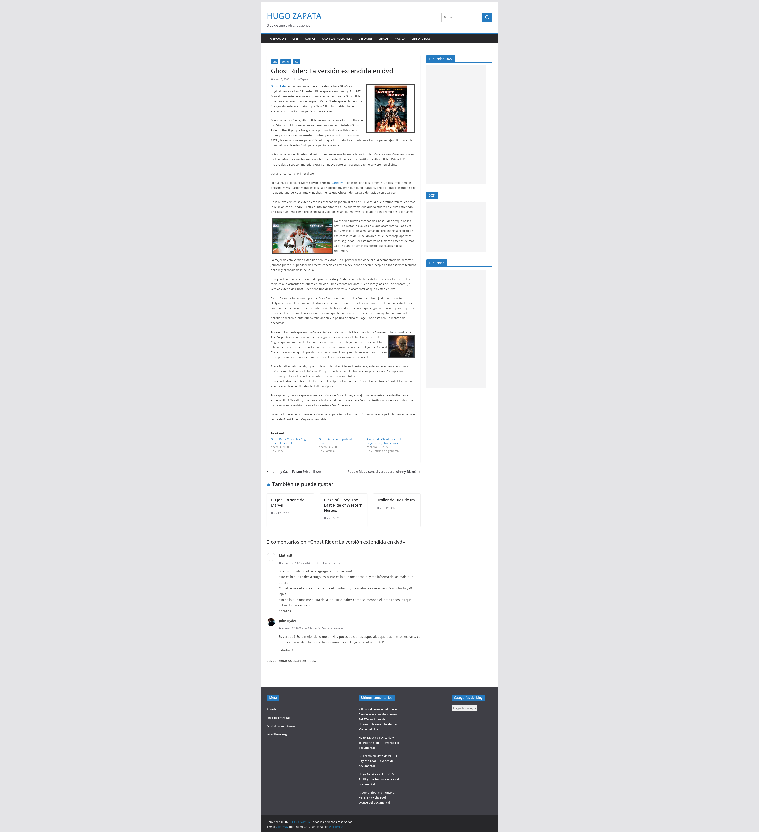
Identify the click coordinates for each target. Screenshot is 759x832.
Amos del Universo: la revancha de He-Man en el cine (378, 724)
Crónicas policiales (337, 38)
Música (400, 38)
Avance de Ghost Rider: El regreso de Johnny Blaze (384, 441)
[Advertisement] (456, 124)
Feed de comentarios (281, 726)
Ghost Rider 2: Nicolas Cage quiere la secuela (289, 441)
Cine (295, 38)
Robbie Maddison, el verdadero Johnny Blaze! (381, 471)
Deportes (365, 38)
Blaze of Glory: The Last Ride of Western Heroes (343, 505)
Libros (383, 38)
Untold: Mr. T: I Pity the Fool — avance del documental (379, 742)
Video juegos (421, 38)
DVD (296, 61)
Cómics (310, 38)
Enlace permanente (331, 563)
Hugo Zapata (301, 79)
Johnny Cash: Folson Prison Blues (297, 471)
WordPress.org (277, 734)
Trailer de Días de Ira (396, 500)
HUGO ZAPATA (294, 15)
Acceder (272, 709)
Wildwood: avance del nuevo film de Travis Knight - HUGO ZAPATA (378, 714)
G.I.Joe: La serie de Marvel (287, 502)
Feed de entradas (278, 718)
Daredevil (337, 183)
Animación (278, 38)
